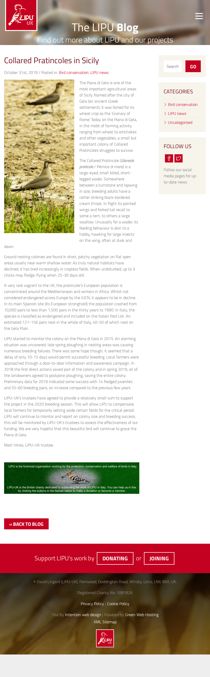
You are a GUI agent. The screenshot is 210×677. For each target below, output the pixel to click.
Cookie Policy (118, 603)
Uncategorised (180, 122)
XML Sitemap (105, 622)
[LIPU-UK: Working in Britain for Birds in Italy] (105, 646)
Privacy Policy (92, 603)
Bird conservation (74, 72)
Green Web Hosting (142, 615)
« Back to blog (26, 524)
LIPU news (99, 72)
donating (115, 558)
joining (159, 558)
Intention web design (83, 615)
